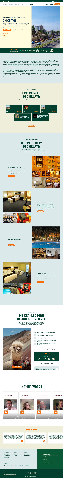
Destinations (9, 17)
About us (51, 4)
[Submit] (58, 459)
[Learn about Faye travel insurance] (42, 50)
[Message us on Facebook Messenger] (8, 1)
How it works (16, 454)
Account (47, 4)
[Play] (6, 412)
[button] (4, 418)
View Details (19, 111)
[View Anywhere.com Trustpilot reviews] (55, 1)
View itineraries (5, 33)
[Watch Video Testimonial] (22, 441)
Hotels (4, 35)
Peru (4, 17)
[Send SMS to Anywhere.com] (5, 1)
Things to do (5, 32)
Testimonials (6, 454)
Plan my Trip (57, 4)
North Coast (17, 17)
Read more (4, 27)
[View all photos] (46, 27)
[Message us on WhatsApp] (6, 1)
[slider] (3, 416)
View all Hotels (31, 298)
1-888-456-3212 (14, 1)
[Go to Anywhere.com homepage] (31, 4)
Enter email (45, 459)
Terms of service (27, 455)
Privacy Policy (48, 463)
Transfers (4, 36)
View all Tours (31, 125)
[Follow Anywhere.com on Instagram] (36, 473)
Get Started (17, 367)
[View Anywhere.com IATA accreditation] (38, 50)
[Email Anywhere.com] (3, 1)
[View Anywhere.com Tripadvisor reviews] (31, 50)
